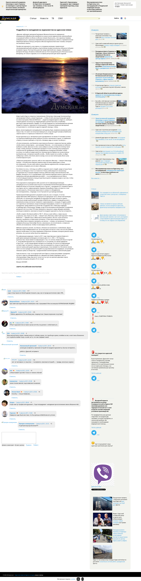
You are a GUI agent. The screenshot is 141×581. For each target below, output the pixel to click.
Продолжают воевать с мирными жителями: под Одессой (103, 35)
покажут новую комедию (112, 45)
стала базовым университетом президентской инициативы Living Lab (108, 131)
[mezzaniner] (5, 385)
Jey (11, 323)
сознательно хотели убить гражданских (105, 67)
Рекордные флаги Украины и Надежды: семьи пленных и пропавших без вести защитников (105, 54)
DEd (8, 333)
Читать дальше (96, 373)
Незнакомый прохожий (28, 346)
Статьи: (93, 189)
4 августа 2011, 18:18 (24, 312)
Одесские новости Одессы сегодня (24, 575)
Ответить (11, 297)
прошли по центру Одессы (103, 57)
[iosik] (4, 290)
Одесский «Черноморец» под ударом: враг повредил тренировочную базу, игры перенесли (69, 4)
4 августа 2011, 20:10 (44, 346)
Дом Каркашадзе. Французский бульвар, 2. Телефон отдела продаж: (124, 4)
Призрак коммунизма (26, 423)
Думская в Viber (96, 486)
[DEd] (3, 333)
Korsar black (16, 392)
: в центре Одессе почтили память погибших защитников (105, 123)
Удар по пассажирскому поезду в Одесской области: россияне (105, 64)
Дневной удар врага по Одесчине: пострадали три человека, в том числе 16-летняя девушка (43, 4)
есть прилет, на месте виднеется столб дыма (110, 146)
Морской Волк (15, 301)
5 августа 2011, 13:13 (42, 423)
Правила (28, 445)
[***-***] (7, 359)
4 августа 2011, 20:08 (17, 333)
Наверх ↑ (19, 276)
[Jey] (5, 326)
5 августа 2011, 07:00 (30, 392)
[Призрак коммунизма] (9, 422)
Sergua (12, 402)
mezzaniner (13, 381)
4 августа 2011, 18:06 (18, 291)
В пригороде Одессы (102, 85)
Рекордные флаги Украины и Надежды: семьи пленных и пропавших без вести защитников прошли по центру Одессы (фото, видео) (120, 535)
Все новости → (96, 178)
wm (11, 370)
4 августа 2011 (20, 26)
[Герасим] (5, 416)
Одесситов (99, 151)
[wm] (5, 374)
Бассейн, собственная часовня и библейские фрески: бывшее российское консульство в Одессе (105, 103)
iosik (9, 291)
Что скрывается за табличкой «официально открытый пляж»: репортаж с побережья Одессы (114, 194)
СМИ (60, 18)
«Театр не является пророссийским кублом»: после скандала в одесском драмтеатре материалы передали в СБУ (112, 205)
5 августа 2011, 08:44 (22, 402)
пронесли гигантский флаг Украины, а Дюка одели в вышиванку (104, 79)
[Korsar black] (7, 395)
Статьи (33, 18)
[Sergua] (5, 406)
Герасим (13, 413)
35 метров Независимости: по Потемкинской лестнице (105, 75)
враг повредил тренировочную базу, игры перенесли (104, 162)
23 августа (94, 30)
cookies (73, 579)
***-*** (14, 360)
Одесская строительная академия (106, 130)
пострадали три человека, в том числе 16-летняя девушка (110, 138)
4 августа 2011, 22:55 (22, 370)
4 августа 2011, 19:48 (22, 323)
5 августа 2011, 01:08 (25, 381)
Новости (44, 18)
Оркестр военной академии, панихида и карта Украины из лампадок (105, 120)
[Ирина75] (5, 311)
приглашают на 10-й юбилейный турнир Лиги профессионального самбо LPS (109, 152)
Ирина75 (14, 312)
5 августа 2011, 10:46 (25, 413)
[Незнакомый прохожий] (10, 344)
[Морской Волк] (5, 305)
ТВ (53, 18)
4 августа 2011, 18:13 (27, 301)
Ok (78, 579)
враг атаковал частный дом (105, 38)
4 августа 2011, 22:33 (24, 360)
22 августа (94, 114)
